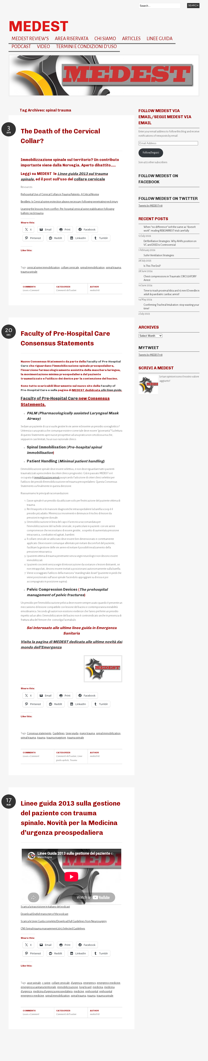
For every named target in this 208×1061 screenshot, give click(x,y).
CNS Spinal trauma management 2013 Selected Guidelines (53, 928)
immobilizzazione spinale (47, 477)
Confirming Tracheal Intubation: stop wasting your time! (171, 306)
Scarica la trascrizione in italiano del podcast (45, 906)
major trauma (87, 733)
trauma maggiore (56, 737)
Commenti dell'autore (66, 290)
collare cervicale (89, 179)
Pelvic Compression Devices (52, 589)
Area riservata (71, 38)
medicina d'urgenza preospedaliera (53, 991)
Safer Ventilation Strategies (159, 255)
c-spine (46, 983)
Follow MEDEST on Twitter (168, 198)
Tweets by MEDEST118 (150, 205)
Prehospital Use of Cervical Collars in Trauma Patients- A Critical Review (60, 194)
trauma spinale (29, 271)
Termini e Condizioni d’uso (86, 46)
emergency (89, 983)
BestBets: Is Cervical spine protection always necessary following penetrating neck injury (69, 201)
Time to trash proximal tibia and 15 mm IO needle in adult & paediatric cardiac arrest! (171, 292)
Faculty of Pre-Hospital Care (49, 398)
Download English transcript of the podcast (44, 914)
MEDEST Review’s (30, 38)
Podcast (21, 46)
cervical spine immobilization (43, 267)
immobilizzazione (67, 987)
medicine (79, 991)
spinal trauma (113, 267)
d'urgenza (76, 983)
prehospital (91, 991)
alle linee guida (111, 390)
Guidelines (59, 733)
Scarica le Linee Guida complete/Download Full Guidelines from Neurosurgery (64, 921)
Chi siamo (105, 38)
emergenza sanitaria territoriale (38, 987)
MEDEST (38, 26)
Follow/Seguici (151, 152)
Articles (131, 38)
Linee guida (72, 733)
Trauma (73, 760)
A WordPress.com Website (21, 1055)
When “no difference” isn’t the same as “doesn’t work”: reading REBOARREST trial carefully (170, 229)
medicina (98, 987)
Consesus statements (39, 733)
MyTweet (149, 347)
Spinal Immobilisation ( (47, 447)
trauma (41, 737)
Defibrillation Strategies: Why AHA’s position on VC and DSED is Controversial (170, 243)
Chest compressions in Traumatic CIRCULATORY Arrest (170, 278)
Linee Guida (159, 38)
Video (43, 46)
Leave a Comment (31, 290)
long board (85, 987)
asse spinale (34, 983)
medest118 (95, 290)
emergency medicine (108, 983)
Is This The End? (152, 266)
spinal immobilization (92, 267)
